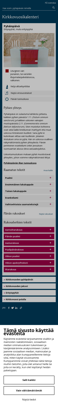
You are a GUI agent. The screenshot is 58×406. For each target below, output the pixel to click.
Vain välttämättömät (29, 390)
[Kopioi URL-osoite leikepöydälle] (21, 307)
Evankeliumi (11, 197)
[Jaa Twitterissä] (13, 307)
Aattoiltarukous (13, 229)
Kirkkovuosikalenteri (20, 17)
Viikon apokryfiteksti (16, 262)
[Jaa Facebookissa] (9, 307)
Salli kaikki (29, 380)
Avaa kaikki (48, 170)
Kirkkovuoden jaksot (17, 286)
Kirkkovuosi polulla (16, 299)
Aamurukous (12, 243)
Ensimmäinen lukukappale (19, 184)
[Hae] (53, 7)
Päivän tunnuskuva (20, 99)
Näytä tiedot (29, 399)
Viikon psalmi (12, 256)
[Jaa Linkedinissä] (17, 307)
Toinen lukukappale (15, 191)
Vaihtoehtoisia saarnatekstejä (21, 204)
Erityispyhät (12, 292)
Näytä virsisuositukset (21, 93)
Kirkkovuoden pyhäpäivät (19, 279)
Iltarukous (10, 269)
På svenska (50, 2)
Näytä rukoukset (46, 214)
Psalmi (8, 177)
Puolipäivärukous (14, 249)
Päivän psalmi (12, 236)
